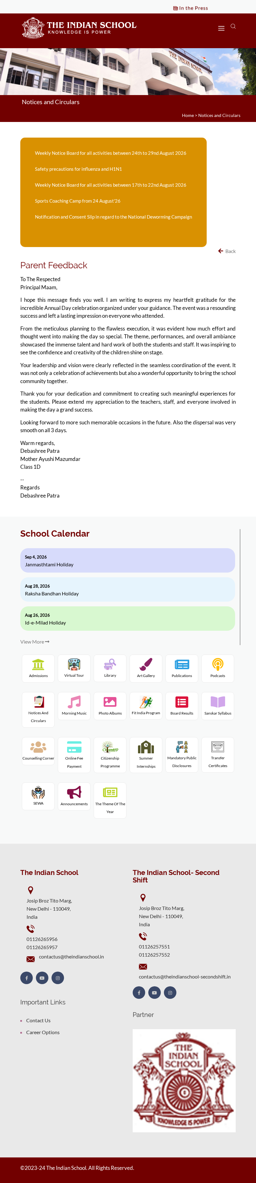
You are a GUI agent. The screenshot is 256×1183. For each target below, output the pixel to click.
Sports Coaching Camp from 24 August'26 (78, 201)
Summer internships (146, 762)
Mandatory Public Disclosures (182, 762)
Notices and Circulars (219, 115)
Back (230, 251)
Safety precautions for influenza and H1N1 (78, 169)
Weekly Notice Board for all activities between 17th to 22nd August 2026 (110, 185)
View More (32, 642)
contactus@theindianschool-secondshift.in (185, 976)
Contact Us (38, 1020)
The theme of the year (110, 807)
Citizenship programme (110, 762)
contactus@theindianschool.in (71, 956)
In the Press (193, 8)
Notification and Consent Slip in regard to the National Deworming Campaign (113, 217)
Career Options (43, 1032)
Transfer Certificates (218, 762)
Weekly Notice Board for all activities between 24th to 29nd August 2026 (110, 153)
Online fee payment (74, 762)
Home (188, 115)
